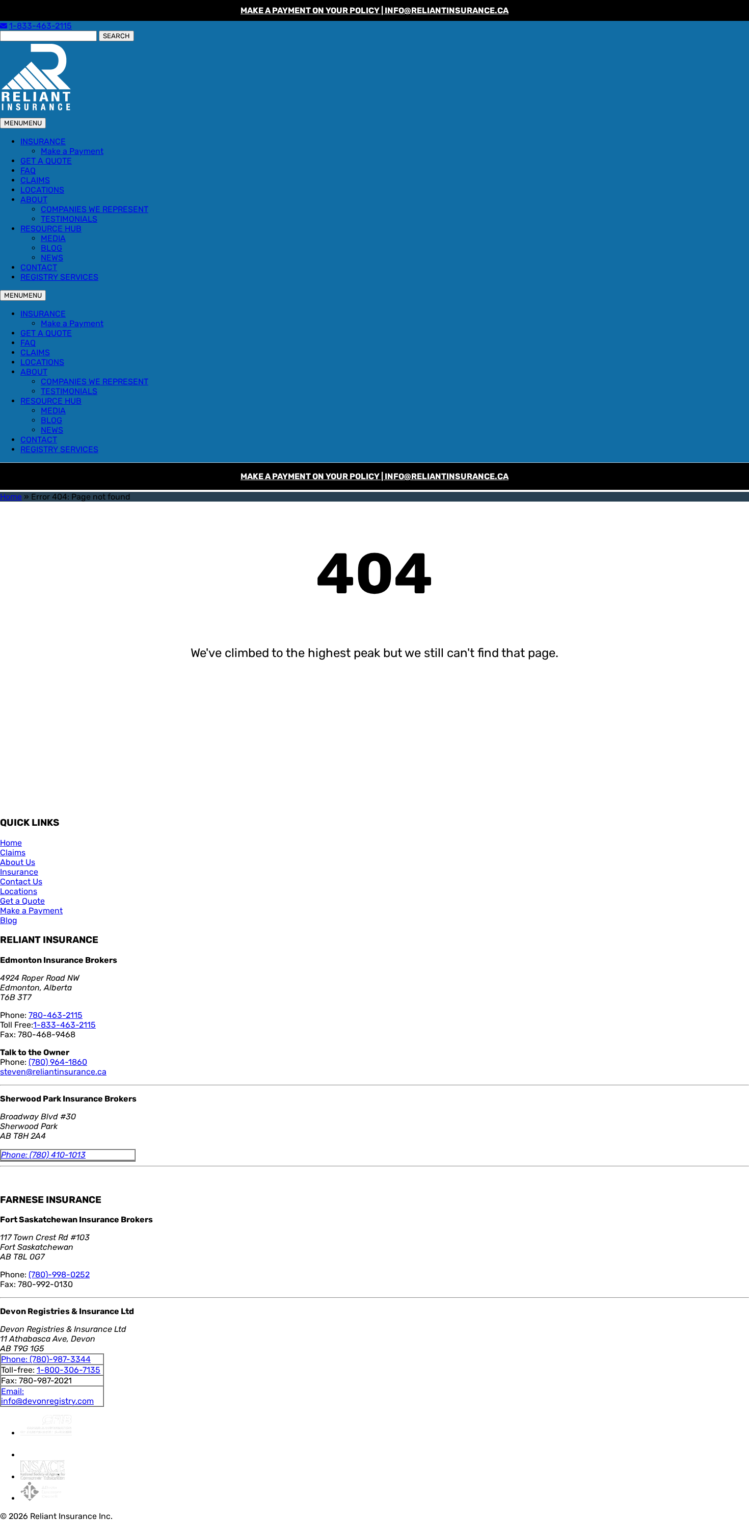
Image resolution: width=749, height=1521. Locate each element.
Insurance (19, 872)
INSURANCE (43, 141)
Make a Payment (72, 151)
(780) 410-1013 (58, 1155)
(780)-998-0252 (59, 1274)
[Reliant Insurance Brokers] (35, 110)
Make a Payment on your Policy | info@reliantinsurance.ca (374, 10)
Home (11, 497)
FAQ (28, 170)
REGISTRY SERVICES (59, 277)
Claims (12, 852)
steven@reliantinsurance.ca (53, 1072)
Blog (8, 920)
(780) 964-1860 (58, 1062)
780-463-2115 (56, 1015)
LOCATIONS (42, 190)
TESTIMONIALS (69, 219)
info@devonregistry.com (47, 1401)
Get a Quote (22, 901)
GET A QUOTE (46, 161)
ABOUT (33, 199)
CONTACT (38, 267)
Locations (18, 891)
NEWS (52, 258)
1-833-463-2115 (40, 26)
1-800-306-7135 (68, 1370)
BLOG (51, 248)
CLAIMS (35, 180)
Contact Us (21, 881)
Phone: (15, 1155)
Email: (12, 1391)
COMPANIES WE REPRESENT (94, 209)
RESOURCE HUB (51, 228)
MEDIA (53, 238)
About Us (17, 862)
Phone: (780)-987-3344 (46, 1359)
